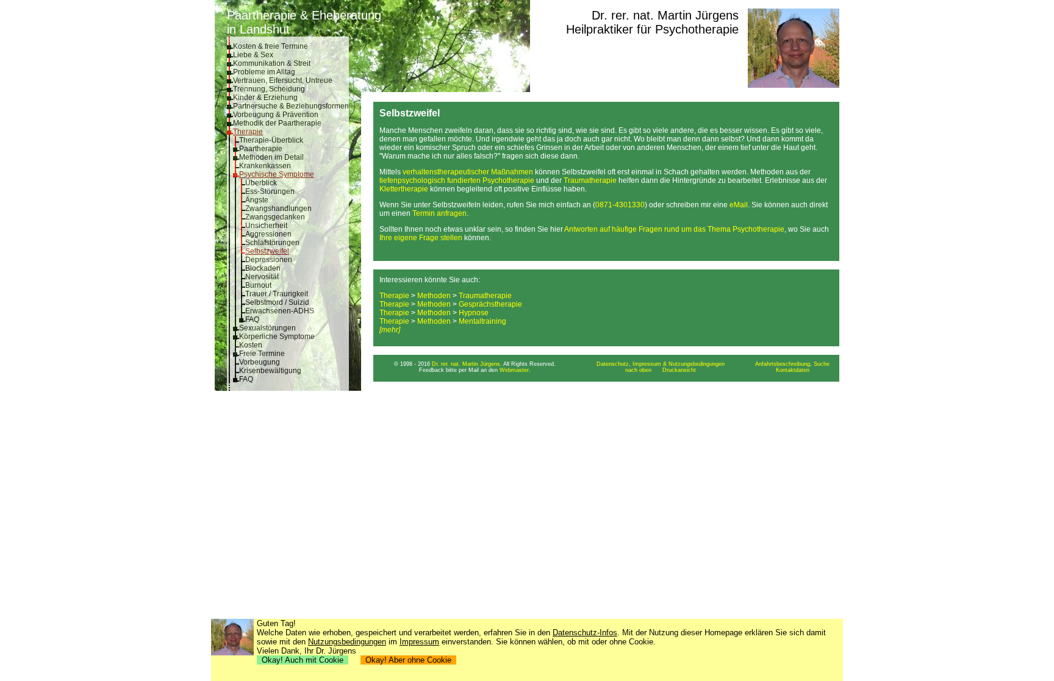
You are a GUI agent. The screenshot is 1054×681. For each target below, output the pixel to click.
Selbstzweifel (267, 251)
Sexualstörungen (267, 328)
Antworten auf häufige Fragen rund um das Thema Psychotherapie (674, 229)
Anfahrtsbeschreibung (782, 364)
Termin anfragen (439, 213)
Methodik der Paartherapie (277, 123)
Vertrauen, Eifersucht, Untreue (282, 80)
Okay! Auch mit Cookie (302, 660)
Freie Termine (262, 353)
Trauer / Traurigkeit (276, 294)
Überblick (261, 183)
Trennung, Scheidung (269, 89)
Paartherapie (260, 148)
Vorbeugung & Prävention (275, 114)
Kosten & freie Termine (270, 46)
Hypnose (474, 312)
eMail (739, 205)
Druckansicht (679, 370)
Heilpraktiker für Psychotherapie (652, 29)
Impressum (419, 641)
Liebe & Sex (253, 55)
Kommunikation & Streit (271, 63)
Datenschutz (613, 364)
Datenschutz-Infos (585, 632)
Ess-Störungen (270, 191)
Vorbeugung (259, 362)
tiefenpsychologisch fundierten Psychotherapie (456, 180)
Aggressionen (268, 234)
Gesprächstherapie (490, 304)
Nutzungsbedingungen (347, 641)
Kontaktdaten (792, 370)
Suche (822, 364)
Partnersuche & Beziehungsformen (291, 106)
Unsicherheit (266, 225)
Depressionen (268, 259)
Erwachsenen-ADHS (279, 311)
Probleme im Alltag (264, 72)
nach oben (638, 370)
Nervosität (262, 277)
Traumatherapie (590, 180)
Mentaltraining (482, 321)
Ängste (256, 200)
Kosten (250, 345)
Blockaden (263, 268)
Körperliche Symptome (277, 336)
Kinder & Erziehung (265, 97)
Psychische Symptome (276, 174)
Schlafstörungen (272, 242)
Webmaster (514, 370)
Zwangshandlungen (278, 208)
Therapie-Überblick (271, 140)
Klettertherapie (403, 189)
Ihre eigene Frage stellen (420, 238)
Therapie (248, 131)
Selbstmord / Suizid (277, 302)
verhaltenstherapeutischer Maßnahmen (468, 172)
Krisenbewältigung (270, 370)
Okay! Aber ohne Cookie (408, 660)
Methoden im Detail (271, 157)
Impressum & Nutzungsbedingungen (679, 364)
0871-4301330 (620, 205)
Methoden (434, 295)
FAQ (252, 319)
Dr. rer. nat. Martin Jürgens (665, 15)
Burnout (258, 285)
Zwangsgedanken (275, 217)
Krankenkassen (265, 166)
